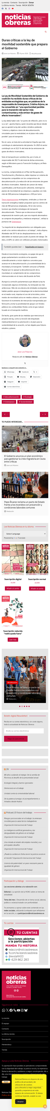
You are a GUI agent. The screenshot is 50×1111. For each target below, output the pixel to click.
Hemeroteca (6, 1044)
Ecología (28, 397)
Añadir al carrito (13, 588)
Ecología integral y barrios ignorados (18, 783)
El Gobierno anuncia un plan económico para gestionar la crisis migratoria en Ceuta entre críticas (24, 458)
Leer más (12, 640)
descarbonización (12, 397)
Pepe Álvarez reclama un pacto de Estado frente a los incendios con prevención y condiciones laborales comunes (24, 504)
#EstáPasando (36, 53)
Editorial (7, 892)
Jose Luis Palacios (10, 53)
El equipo (5, 1023)
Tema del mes (9, 900)
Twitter (6, 8)
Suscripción (23, 2)
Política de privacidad (10, 1095)
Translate (21, 538)
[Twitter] (25, 363)
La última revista (8, 5)
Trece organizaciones (10, 199)
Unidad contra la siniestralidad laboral (19, 793)
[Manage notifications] (45, 1106)
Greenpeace (16, 222)
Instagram (9, 8)
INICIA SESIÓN (28, 5)
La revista (5, 2)
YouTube (12, 8)
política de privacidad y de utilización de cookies (25, 1083)
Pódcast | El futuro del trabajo (19, 812)
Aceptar (21, 1101)
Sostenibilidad (26, 402)
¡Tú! (7, 769)
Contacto (13, 2)
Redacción (10, 511)
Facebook (2, 8)
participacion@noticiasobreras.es (31, 913)
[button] (19, 706)
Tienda (18, 5)
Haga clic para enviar (16, 739)
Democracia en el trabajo (14, 788)
